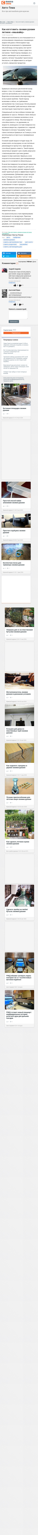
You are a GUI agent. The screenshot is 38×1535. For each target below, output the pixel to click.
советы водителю (10, 244)
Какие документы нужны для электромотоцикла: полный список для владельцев (18, 1050)
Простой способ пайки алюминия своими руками (14, 502)
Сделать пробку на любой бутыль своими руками (17, 910)
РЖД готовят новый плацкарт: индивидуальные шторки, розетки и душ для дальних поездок (19, 1015)
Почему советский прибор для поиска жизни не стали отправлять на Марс (18, 1434)
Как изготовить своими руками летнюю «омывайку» (17, 22)
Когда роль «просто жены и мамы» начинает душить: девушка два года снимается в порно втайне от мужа (19, 1521)
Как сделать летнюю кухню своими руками (17, 843)
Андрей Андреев (15, 269)
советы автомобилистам (12, 242)
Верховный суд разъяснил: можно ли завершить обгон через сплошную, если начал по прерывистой (16, 366)
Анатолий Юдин (14, 290)
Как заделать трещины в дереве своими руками (16, 766)
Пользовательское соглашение (13, 378)
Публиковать (14, 321)
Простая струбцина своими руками (14, 531)
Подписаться (16, 333)
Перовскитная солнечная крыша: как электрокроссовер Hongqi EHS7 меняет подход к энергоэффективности (19, 1185)
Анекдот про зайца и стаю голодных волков (15, 372)
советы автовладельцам (12, 247)
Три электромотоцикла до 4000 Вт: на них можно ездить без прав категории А (19, 1364)
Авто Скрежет (10, 987)
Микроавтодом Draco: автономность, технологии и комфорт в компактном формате (18, 1220)
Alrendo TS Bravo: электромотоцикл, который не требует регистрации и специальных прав (19, 1084)
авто (8, 237)
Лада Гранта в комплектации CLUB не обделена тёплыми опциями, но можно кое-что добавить (15, 344)
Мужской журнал (8, 417)
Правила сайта (8, 381)
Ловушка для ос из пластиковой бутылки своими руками (19, 631)
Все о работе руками (12, 851)
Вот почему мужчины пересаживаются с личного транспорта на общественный (15, 351)
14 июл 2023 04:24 (14, 281)
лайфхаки (16, 237)
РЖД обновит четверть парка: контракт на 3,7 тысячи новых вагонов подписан (18, 977)
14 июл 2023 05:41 (14, 300)
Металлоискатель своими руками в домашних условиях (18, 693)
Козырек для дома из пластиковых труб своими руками (17, 731)
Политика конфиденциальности (13, 379)
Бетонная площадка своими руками (14, 409)
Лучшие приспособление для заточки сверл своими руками (18, 798)
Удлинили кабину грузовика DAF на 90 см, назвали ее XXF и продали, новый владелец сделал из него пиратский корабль (15, 359)
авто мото (29, 242)
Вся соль (2, 22)
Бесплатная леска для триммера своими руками (13, 564)
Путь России (9, 1443)
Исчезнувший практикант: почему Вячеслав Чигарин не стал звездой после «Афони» (18, 1150)
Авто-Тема (8, 7)
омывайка (23, 244)
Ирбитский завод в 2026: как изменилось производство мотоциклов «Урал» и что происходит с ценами (18, 1330)
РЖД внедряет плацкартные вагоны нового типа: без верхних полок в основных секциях (18, 1258)
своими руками (9, 240)
